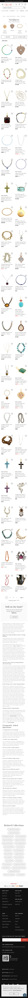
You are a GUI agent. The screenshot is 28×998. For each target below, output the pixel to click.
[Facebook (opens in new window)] (8, 984)
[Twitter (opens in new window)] (18, 984)
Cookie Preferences (17, 990)
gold (14, 645)
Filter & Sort (22, 37)
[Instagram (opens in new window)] (4, 984)
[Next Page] (17, 597)
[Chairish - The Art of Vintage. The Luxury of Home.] (8, 4)
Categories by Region (6, 921)
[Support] (25, 995)
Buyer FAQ (17, 893)
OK (14, 993)
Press (16, 924)
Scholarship (17, 927)
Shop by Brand (5, 918)
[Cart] (25, 4)
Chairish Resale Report (19, 929)
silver (18, 645)
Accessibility (5, 907)
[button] (3, 4)
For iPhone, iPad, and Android (8, 952)
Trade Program (18, 895)
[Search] (24, 7)
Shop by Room (5, 927)
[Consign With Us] (19, 4)
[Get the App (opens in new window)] (5, 958)
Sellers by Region (5, 924)
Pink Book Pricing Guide (7, 904)
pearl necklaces (13, 715)
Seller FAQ (17, 904)
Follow (14, 617)
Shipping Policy (5, 901)
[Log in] (13, 4)
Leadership (17, 918)
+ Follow (7, 37)
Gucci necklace (11, 722)
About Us (17, 915)
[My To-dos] (16, 4)
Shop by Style (5, 915)
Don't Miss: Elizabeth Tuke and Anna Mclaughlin (14, 1)
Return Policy (5, 898)
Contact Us (4, 895)
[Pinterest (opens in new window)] (13, 984)
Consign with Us (18, 901)
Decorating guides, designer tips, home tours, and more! (13, 946)
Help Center (4, 893)
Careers (16, 921)
